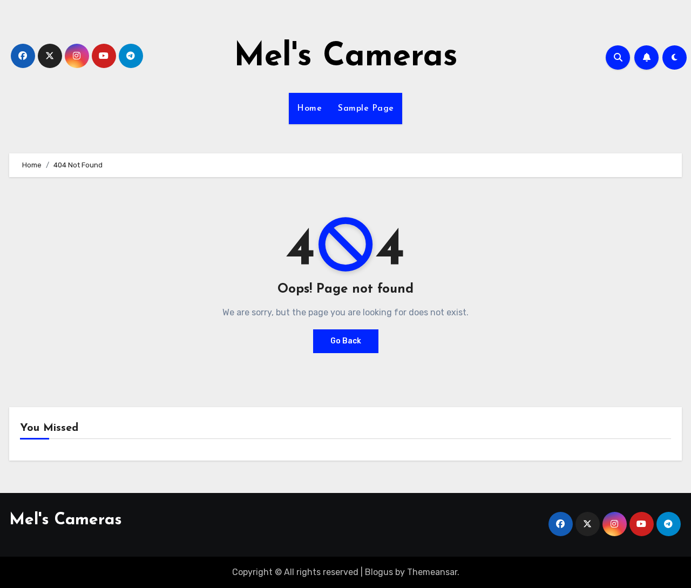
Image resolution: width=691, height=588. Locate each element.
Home (309, 108)
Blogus (379, 572)
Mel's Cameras (346, 57)
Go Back (345, 341)
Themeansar (432, 572)
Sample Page (366, 108)
